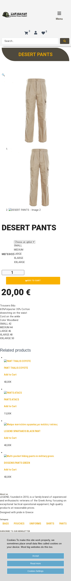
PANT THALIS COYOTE (16, 367)
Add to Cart (10, 374)
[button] (3, 74)
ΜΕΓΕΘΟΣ (8, 254)
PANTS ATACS (11, 399)
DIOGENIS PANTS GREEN (17, 462)
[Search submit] (64, 41)
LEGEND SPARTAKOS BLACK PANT (22, 431)
